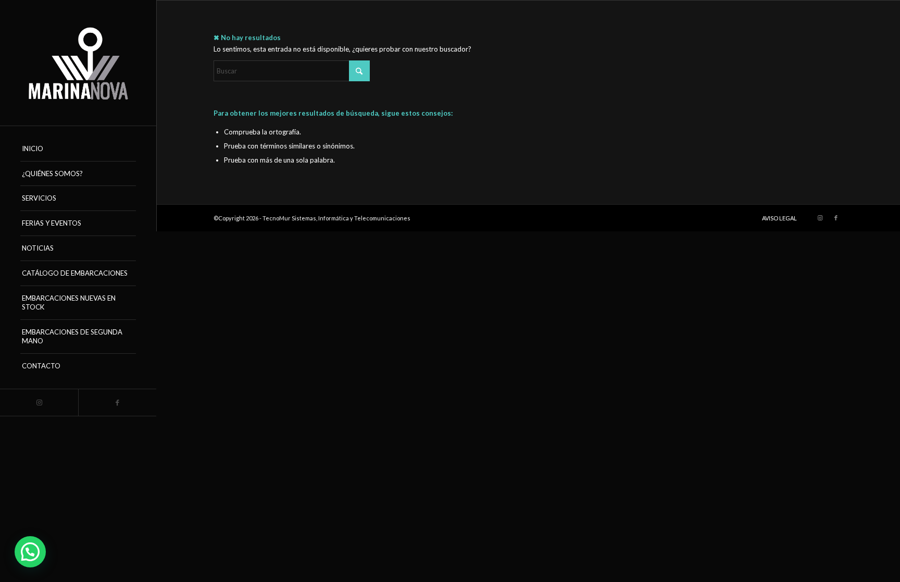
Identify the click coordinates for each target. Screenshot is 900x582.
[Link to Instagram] (39, 402)
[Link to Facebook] (117, 402)
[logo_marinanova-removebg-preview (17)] (78, 63)
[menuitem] (78, 149)
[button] (30, 551)
